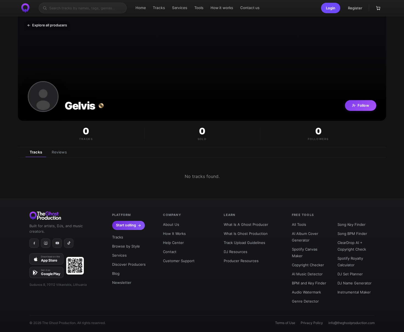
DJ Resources (235, 251)
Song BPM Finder (352, 233)
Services (119, 255)
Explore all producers (47, 25)
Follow (363, 105)
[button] (330, 8)
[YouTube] (57, 243)
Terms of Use (285, 323)
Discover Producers (129, 264)
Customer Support (179, 261)
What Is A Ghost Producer (246, 224)
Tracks (36, 152)
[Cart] (378, 8)
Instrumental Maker (354, 292)
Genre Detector (305, 301)
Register (355, 8)
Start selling (126, 225)
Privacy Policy (312, 323)
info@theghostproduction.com (351, 323)
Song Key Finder (351, 224)
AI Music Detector (307, 274)
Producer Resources (241, 261)
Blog (116, 273)
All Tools (299, 224)
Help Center (173, 242)
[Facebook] (34, 243)
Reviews (59, 152)
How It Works (174, 233)
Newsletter (121, 282)
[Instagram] (45, 243)
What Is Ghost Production (246, 233)
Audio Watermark (306, 292)
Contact (169, 251)
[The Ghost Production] (25, 8)
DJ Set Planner (350, 274)
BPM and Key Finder (309, 283)
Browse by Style (126, 246)
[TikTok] (68, 243)
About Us (171, 224)
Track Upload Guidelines (244, 242)
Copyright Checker (308, 265)
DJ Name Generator (354, 283)
